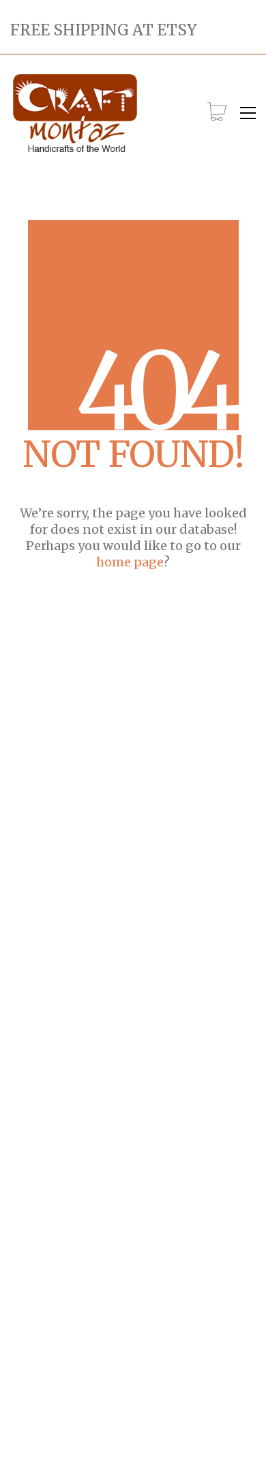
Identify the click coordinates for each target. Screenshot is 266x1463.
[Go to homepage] (75, 113)
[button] (248, 113)
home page (130, 562)
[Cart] (216, 113)
